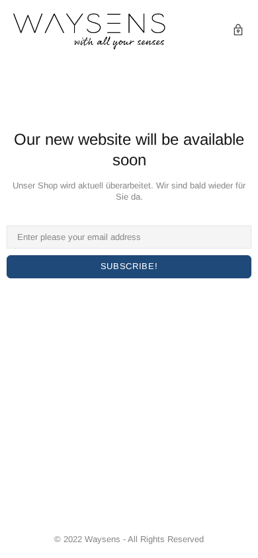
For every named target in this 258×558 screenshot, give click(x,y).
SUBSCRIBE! (129, 266)
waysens (89, 31)
